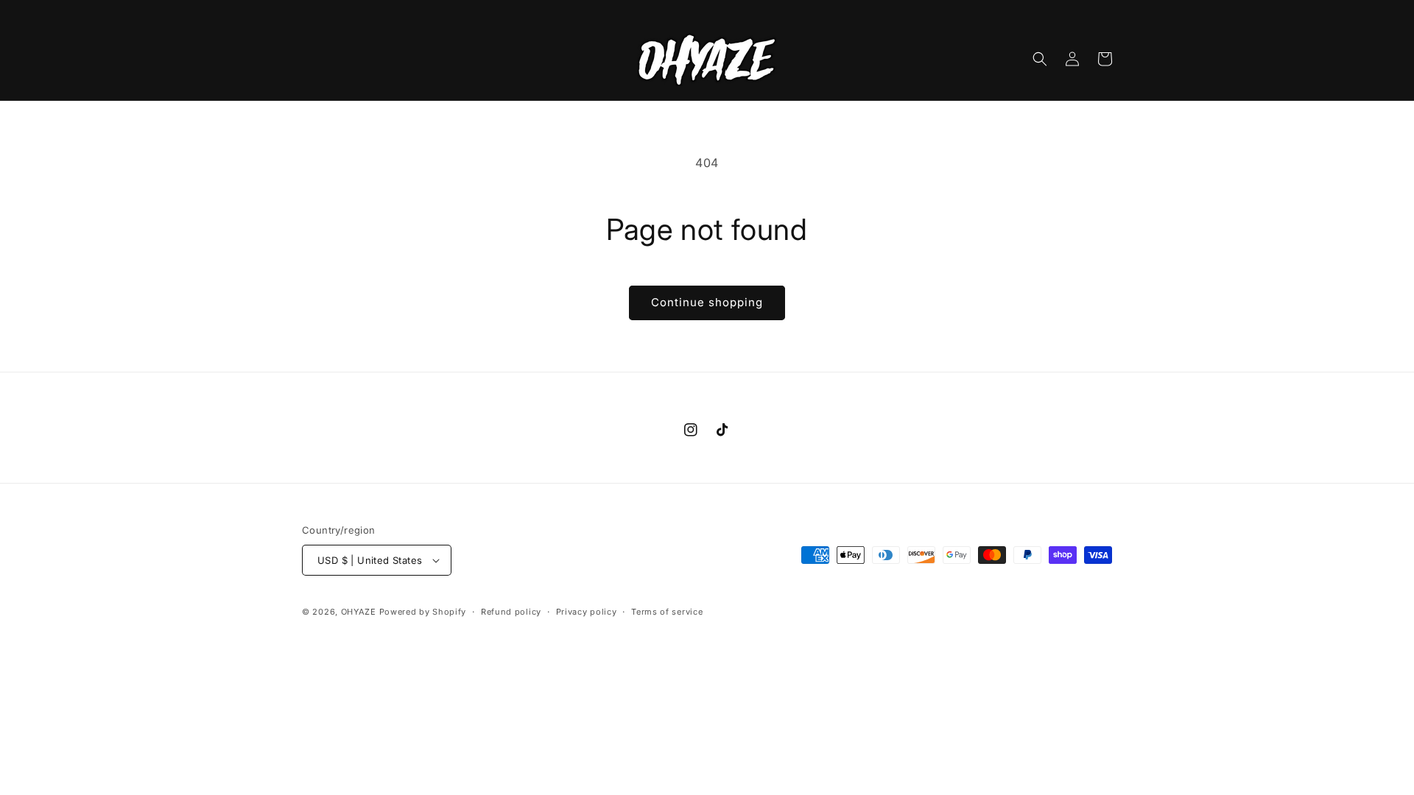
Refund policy (511, 612)
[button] (1040, 59)
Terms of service (667, 612)
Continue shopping (707, 302)
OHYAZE (358, 612)
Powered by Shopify (423, 612)
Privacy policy (586, 612)
